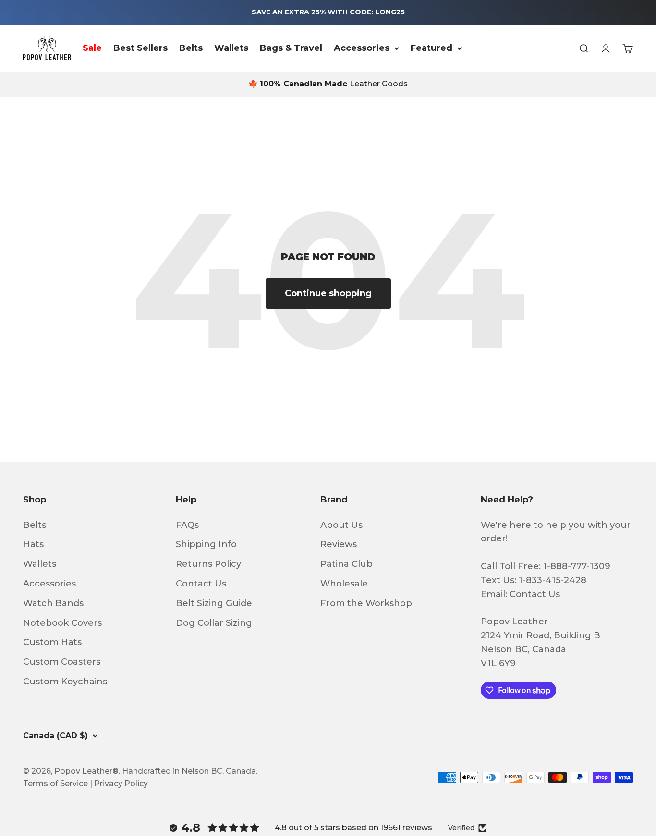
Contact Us (201, 583)
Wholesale (344, 583)
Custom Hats (52, 642)
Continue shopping (328, 293)
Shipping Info (206, 544)
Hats (33, 544)
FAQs (187, 525)
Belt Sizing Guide (214, 603)
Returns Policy (208, 564)
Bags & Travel (291, 48)
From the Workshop (366, 603)
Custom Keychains (65, 681)
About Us (341, 525)
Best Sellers (140, 48)
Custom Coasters (61, 662)
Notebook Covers (62, 623)
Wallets (231, 48)
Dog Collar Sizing (214, 623)
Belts (191, 48)
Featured (431, 48)
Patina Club (346, 564)
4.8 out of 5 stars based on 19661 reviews (353, 827)
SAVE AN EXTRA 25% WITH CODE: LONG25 (328, 12)
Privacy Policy (121, 783)
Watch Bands (53, 603)
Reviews (338, 544)
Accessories (361, 48)
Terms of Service (55, 783)
